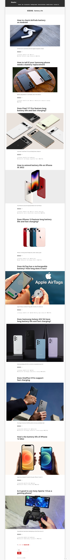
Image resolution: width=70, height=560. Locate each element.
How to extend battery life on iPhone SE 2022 (34, 166)
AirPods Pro (24, 56)
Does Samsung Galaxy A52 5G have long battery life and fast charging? (34, 320)
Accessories (27, 4)
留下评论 (38, 56)
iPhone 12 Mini (31, 484)
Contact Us (56, 4)
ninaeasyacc (20, 54)
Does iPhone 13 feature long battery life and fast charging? (34, 220)
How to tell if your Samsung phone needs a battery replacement (33, 63)
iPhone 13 (35, 260)
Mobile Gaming (27, 538)
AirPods (19, 56)
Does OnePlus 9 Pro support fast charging (30, 379)
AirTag (36, 312)
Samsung (48, 100)
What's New (41, 211)
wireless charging (39, 430)
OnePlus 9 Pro (32, 430)
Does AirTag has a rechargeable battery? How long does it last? (32, 267)
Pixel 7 (37, 158)
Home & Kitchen (42, 4)
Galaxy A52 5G (33, 371)
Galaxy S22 (43, 100)
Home (19, 4)
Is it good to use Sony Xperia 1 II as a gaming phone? (34, 492)
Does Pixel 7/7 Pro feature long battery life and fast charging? (31, 109)
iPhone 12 (26, 484)
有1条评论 (43, 371)
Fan (22, 4)
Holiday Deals (34, 4)
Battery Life (32, 56)
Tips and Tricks (37, 213)
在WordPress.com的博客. (21, 557)
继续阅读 (19, 51)
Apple (28, 56)
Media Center (49, 4)
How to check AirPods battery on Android (31, 21)
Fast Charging (26, 158)
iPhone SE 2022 (31, 213)
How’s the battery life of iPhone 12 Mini (32, 437)
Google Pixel (32, 158)
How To (32, 54)
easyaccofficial (21, 429)
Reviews (33, 157)
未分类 (32, 312)
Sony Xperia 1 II (33, 538)
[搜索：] (22, 550)
